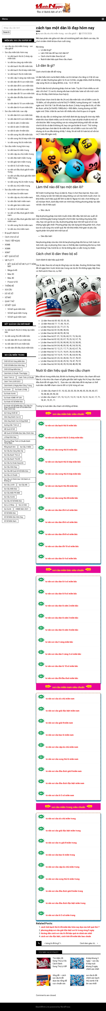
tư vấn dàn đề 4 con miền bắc (21, 82)
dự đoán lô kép (21, 390)
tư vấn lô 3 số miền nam (18, 209)
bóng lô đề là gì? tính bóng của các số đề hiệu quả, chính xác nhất (56, 943)
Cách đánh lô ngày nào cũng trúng (18, 386)
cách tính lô (9, 377)
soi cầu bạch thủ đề (12, 459)
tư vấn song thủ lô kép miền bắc (22, 138)
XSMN (7, 248)
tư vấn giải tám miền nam (19, 205)
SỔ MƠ (8, 297)
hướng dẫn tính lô (11, 425)
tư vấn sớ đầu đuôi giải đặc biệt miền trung (21, 177)
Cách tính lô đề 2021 (12, 381)
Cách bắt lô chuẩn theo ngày (15, 373)
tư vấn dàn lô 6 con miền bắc (20, 115)
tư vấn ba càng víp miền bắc (20, 62)
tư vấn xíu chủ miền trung (19, 186)
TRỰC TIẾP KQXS (12, 241)
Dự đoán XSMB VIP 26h (13, 398)
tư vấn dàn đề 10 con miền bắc (21, 93)
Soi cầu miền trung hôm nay (17, 146)
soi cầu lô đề (9, 485)
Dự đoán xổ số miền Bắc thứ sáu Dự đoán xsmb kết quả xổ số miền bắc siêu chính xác (18, 407)
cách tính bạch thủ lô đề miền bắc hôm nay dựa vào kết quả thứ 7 (70, 927)
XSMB (7, 245)
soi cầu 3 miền (25, 447)
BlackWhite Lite (42, 1007)
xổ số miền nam (10, 521)
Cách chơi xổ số (12, 237)
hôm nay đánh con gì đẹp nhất (16, 421)
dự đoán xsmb (9, 394)
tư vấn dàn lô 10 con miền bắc (21, 103)
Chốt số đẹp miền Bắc (12, 369)
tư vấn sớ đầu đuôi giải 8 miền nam (21, 214)
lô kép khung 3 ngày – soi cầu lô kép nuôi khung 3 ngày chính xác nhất (92, 963)
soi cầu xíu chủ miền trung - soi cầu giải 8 (58, 33)
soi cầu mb (23, 485)
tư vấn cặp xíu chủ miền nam (20, 197)
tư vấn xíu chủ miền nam (18, 229)
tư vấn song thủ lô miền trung (21, 182)
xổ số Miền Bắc (10, 513)
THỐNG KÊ (9, 286)
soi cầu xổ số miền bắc (13, 501)
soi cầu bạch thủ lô (12, 455)
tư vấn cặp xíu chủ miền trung (21, 154)
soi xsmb (7, 509)
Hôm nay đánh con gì (12, 417)
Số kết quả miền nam (17, 317)
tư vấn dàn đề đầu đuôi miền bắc (20, 98)
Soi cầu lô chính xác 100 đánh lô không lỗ (17, 480)
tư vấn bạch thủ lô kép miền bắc (22, 70)
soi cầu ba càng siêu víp (13, 451)
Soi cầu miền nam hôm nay (17, 190)
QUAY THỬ (9, 301)
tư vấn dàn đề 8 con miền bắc (21, 89)
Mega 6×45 (12, 270)
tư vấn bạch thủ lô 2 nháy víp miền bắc (20, 57)
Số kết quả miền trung (17, 313)
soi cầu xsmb (9, 497)
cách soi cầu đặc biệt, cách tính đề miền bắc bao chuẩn (66, 936)
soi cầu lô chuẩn (10, 475)
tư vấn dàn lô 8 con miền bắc (20, 119)
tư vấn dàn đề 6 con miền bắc (21, 86)
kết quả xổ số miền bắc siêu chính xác (19, 433)
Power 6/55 (13, 282)
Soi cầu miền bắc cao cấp (16, 111)
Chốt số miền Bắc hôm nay (14, 365)
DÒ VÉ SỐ (9, 293)
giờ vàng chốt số (10, 413)
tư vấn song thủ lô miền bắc (20, 142)
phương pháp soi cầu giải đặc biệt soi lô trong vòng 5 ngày (67, 930)
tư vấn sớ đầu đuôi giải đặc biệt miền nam (21, 220)
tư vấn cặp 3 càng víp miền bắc (21, 78)
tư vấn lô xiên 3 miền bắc (18, 127)
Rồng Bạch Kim (10, 447)
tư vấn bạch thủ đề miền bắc (20, 66)
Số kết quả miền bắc (17, 309)
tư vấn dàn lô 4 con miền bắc (20, 107)
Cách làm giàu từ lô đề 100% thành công (90, 943)
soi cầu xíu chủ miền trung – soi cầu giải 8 (19, 47)
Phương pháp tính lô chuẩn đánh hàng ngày (17, 442)
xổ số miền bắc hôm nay (13, 517)
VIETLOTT (9, 260)
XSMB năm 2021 (22, 509)
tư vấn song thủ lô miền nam (20, 225)
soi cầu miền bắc (10, 489)
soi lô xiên (23, 505)
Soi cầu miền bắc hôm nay (16, 52)
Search (6, 32)
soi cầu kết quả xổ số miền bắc (16, 471)
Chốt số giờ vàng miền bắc (14, 361)
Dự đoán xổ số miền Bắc (13, 402)
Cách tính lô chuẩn (26, 377)
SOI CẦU (8, 290)
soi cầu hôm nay (10, 467)
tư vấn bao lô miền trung (18, 150)
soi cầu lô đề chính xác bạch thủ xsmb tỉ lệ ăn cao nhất (92, 979)
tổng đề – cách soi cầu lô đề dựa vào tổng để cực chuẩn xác (60, 979)
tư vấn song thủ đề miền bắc (20, 135)
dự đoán (7, 390)
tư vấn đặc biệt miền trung (19, 158)
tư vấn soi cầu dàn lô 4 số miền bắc (61, 558)
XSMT (7, 252)
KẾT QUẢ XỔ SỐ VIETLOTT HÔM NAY (22, 265)
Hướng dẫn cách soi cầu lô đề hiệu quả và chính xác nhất (66, 933)
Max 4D (11, 278)
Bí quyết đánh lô (12, 233)
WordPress (65, 1007)
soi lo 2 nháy (9, 505)
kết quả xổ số (9, 429)
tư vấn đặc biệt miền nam (19, 201)
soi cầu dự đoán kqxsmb (13, 463)
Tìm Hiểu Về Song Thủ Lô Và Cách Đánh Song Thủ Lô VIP (60, 962)
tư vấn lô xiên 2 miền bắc (18, 123)
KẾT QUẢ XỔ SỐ (12, 256)
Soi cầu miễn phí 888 (12, 493)
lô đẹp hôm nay (10, 437)
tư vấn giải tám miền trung (19, 162)
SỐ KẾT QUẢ (10, 305)
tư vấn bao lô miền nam (18, 193)
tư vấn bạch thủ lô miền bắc (20, 74)
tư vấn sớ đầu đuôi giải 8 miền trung (21, 171)
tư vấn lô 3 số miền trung (18, 166)
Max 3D (11, 274)
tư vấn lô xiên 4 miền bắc (18, 131)
